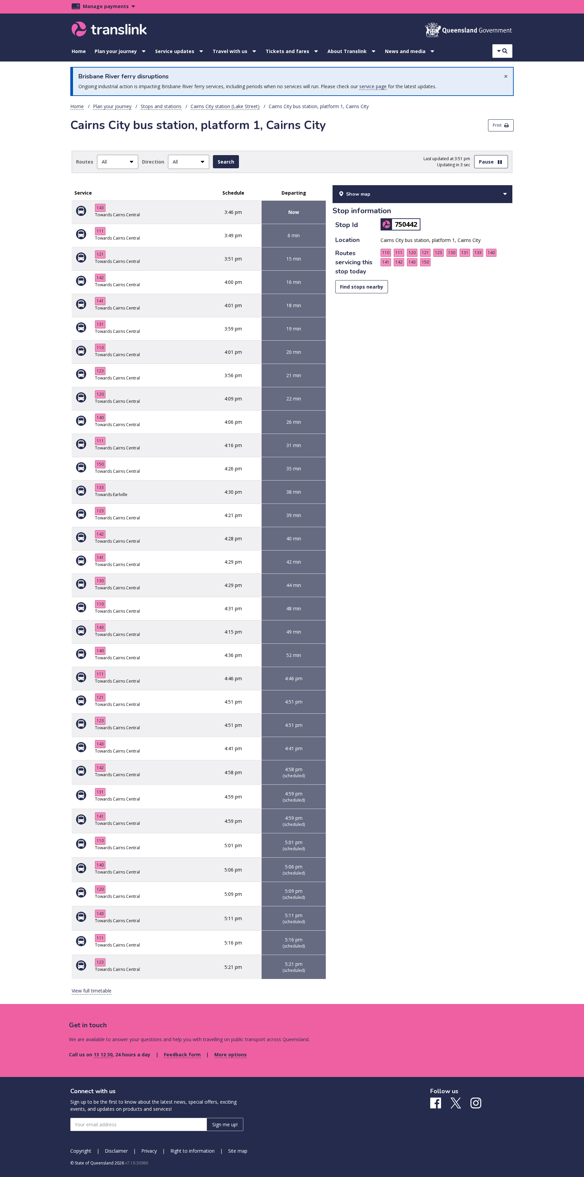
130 (100, 581)
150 (100, 464)
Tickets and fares (287, 51)
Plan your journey (116, 51)
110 (100, 347)
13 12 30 (103, 1054)
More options (230, 1054)
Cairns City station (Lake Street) (225, 106)
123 (100, 371)
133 (100, 487)
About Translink (347, 51)
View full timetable (92, 990)
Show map (358, 194)
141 (100, 301)
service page (373, 86)
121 (100, 254)
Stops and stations (161, 106)
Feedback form (182, 1054)
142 (100, 277)
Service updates (174, 51)
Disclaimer (116, 1151)
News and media (405, 51)
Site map (237, 1151)
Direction (153, 161)
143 (100, 208)
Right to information (192, 1151)
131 (100, 324)
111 (100, 231)
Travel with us (230, 51)
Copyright (80, 1151)
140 (100, 417)
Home (79, 51)
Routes (84, 161)
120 (100, 394)
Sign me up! (225, 1124)
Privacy (149, 1151)
